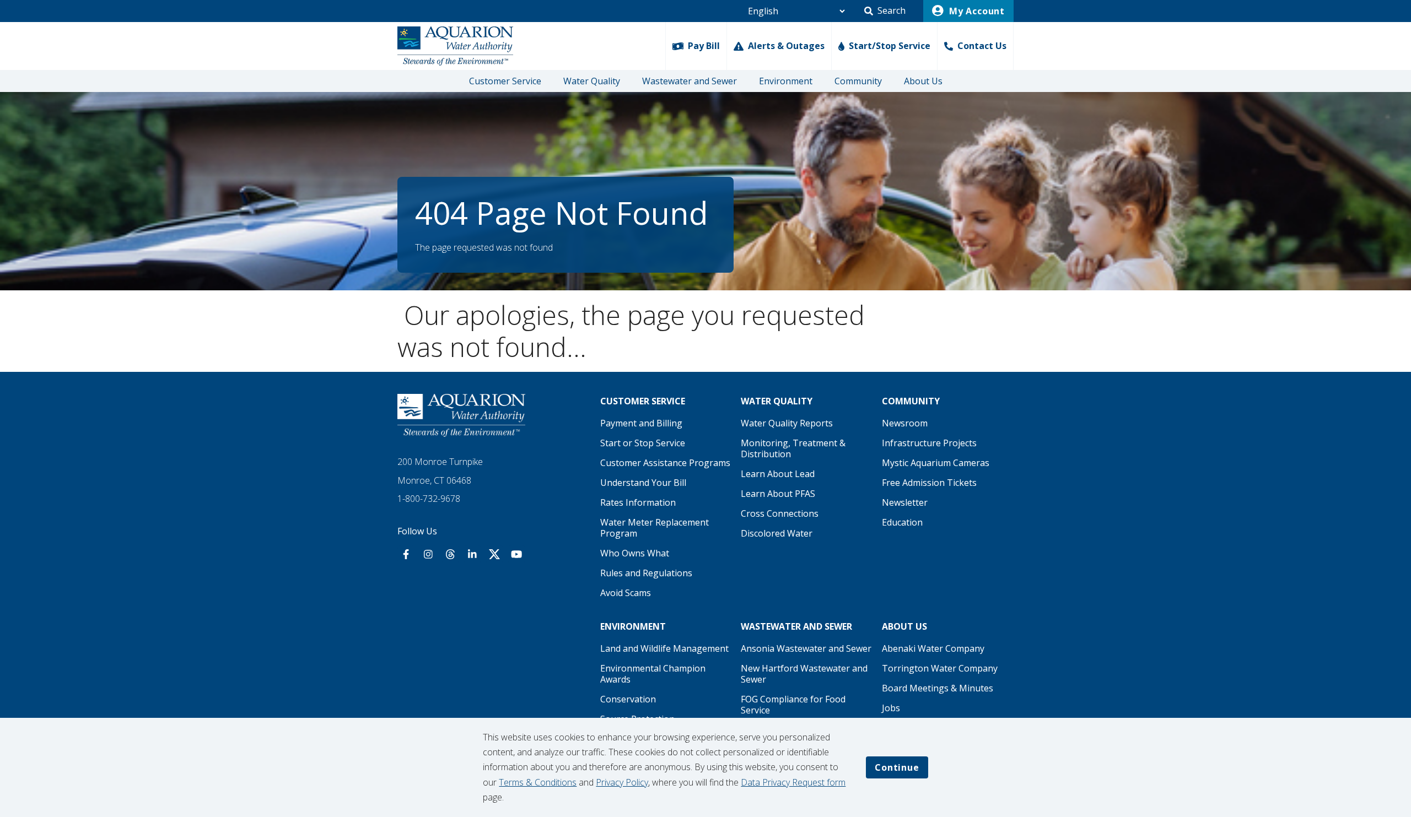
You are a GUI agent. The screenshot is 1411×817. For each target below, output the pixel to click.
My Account (975, 11)
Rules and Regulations (646, 572)
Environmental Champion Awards (653, 674)
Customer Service (505, 81)
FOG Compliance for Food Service (793, 705)
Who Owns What (634, 553)
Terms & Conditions (538, 782)
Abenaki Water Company (933, 648)
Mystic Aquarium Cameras (935, 462)
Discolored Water (776, 533)
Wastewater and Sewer (689, 81)
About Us (923, 81)
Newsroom (905, 423)
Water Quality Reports (787, 423)
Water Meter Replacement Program (654, 528)
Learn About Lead (778, 473)
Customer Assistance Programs (665, 462)
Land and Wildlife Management (664, 648)
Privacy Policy (622, 782)
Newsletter (905, 502)
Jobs (891, 707)
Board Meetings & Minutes (937, 688)
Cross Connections (779, 513)
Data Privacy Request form (793, 782)
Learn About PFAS (778, 493)
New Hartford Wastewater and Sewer (804, 674)
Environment (785, 81)
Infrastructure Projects (929, 442)
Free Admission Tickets (929, 482)
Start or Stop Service (642, 442)
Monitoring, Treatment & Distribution (793, 448)
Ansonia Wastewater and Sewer (806, 648)
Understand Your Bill (643, 482)
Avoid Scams (625, 592)
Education (902, 522)
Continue (897, 767)
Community (858, 81)
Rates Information (638, 502)
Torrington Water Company (940, 668)
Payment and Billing (641, 423)
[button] (885, 11)
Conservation (628, 699)
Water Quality (591, 81)
